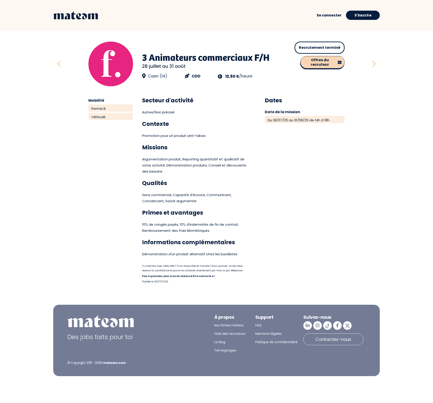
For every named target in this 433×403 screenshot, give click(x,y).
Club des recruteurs (229, 333)
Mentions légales (268, 333)
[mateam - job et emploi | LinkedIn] (307, 325)
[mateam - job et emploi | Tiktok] (327, 325)
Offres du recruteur (320, 62)
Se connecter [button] (329, 15)
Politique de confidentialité (276, 342)
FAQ (258, 325)
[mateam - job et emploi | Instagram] (317, 325)
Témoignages (225, 350)
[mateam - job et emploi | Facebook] (337, 325)
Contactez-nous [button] (333, 339)
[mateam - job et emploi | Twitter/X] (347, 325)
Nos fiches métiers (229, 325)
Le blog (219, 342)
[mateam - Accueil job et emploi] (75, 15)
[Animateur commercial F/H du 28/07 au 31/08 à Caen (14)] (71, 64)
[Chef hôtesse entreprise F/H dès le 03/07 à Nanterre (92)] (374, 64)
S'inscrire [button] (363, 15)
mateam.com (114, 363)
